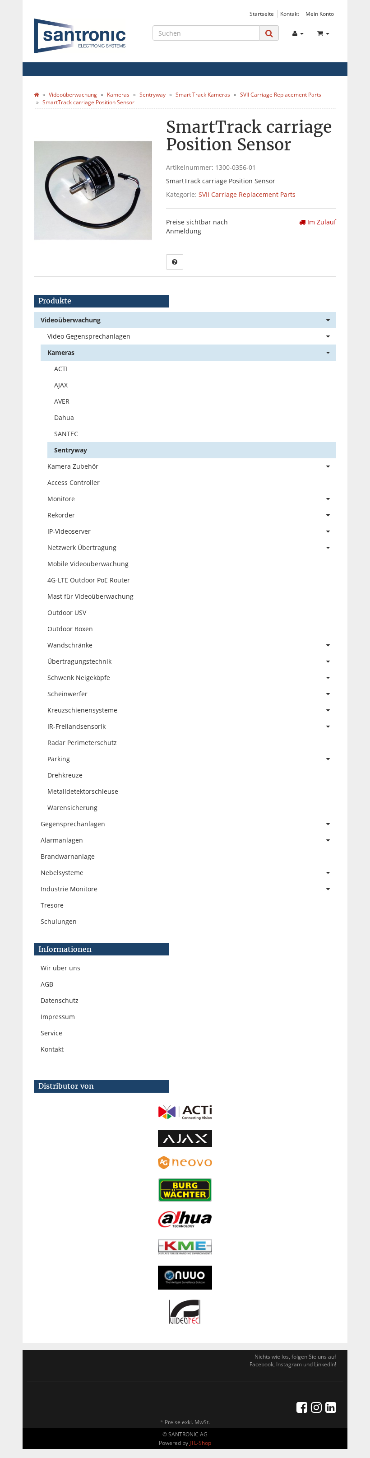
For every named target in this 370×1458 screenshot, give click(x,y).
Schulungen (59, 921)
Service (51, 1033)
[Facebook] (301, 1407)
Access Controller (73, 482)
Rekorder (61, 515)
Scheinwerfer (67, 693)
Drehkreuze (65, 775)
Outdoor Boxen (70, 628)
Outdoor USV (66, 612)
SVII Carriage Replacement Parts (247, 194)
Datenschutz (60, 1000)
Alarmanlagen (62, 840)
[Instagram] (316, 1407)
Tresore (52, 905)
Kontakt (289, 13)
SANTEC (66, 433)
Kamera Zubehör (72, 466)
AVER (61, 401)
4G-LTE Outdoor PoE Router (88, 580)
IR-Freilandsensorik (76, 726)
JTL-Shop (200, 1443)
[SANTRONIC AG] (79, 36)
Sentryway (70, 450)
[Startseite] (36, 94)
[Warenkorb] (323, 33)
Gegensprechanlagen (73, 824)
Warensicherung (72, 807)
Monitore (61, 498)
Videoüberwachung (71, 320)
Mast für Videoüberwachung (90, 596)
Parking (58, 759)
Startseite (262, 13)
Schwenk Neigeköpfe (78, 677)
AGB (47, 984)
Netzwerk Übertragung (81, 547)
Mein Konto (319, 13)
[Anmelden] (298, 33)
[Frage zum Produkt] (174, 262)
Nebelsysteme (62, 872)
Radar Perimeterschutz (82, 742)
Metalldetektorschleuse (82, 791)
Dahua (64, 417)
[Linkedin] (330, 1407)
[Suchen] (269, 33)
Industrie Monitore (69, 889)
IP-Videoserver (69, 531)
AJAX (61, 385)
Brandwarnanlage (68, 856)
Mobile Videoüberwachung (88, 563)
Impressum (58, 1016)
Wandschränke (69, 645)
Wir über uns (60, 968)
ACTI (61, 368)
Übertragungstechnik (79, 661)
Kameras (60, 352)
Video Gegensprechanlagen (88, 336)
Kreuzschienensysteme (82, 710)
